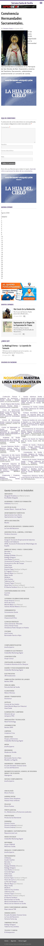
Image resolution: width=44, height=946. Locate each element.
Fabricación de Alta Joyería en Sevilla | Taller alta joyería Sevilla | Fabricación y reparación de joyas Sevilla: (10, 457)
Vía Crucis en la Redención (24, 309)
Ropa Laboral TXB (10, 909)
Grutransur (8, 699)
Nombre (4, 144)
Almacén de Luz (9, 714)
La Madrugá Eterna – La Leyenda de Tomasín (16, 346)
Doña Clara (8, 565)
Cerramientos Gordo (11, 612)
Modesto (7, 577)
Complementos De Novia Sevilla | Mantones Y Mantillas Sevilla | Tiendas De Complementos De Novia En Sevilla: (32, 469)
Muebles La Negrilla (10, 760)
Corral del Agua (9, 872)
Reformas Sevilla (9, 846)
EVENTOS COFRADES (7, 304)
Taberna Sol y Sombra (11, 890)
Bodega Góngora (10, 557)
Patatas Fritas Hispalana (12, 798)
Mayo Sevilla (8, 575)
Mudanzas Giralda (10, 752)
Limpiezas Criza (9, 733)
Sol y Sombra (8, 579)
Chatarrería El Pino (10, 618)
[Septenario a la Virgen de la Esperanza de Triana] (7, 331)
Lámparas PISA (9, 716)
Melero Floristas (9, 693)
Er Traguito (8, 571)
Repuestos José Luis (10, 833)
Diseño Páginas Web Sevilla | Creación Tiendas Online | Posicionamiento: (10, 405)
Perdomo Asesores (10, 534)
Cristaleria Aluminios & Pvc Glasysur (16, 664)
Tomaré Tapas (9, 583)
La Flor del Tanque (10, 882)
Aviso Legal (22, 941)
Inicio (6, 941)
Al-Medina (7, 858)
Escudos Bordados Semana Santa (15, 766)
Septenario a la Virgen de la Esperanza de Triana (24, 323)
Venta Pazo (8, 585)
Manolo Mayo (8, 573)
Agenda (13, 941)
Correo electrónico (7, 151)
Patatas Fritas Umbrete (12, 800)
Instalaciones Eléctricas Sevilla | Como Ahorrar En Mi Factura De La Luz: (32, 477)
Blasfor (6, 523)
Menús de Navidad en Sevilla (13, 901)
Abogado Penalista (10, 496)
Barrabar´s (8, 551)
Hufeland (7, 503)
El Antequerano (9, 932)
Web (2, 157)
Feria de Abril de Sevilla (12, 687)
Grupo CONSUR (9, 844)
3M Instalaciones (9, 676)
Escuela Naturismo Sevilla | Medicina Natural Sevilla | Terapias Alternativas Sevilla (10, 448)
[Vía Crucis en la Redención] (7, 318)
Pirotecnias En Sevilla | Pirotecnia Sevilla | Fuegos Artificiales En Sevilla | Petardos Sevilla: (32, 461)
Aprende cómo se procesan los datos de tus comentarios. (18, 170)
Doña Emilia (8, 567)
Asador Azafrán (9, 860)
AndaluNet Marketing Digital (13, 653)
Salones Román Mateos (12, 606)
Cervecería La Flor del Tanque (14, 563)
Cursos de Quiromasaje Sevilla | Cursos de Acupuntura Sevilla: (10, 421)
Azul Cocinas (8, 633)
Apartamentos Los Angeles (13, 517)
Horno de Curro (9, 603)
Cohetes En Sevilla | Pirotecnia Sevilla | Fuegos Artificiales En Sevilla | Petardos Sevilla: (32, 446)
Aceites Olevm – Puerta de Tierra (15, 509)
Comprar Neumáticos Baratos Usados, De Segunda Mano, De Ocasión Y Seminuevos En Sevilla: (32, 414)
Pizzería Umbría (9, 827)
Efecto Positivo (9, 793)
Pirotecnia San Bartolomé (12, 818)
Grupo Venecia (9, 601)
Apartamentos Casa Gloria (13, 515)
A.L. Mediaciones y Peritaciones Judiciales (17, 812)
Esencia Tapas (9, 569)
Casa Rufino (8, 559)
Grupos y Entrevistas (11, 739)
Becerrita (7, 553)
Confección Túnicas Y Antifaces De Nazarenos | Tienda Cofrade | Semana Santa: (10, 399)
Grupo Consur (9, 659)
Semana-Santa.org (10, 919)
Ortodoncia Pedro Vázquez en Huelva (16, 628)
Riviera (6, 595)
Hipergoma (8, 775)
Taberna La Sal (9, 581)
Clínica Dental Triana (11, 626)
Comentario (5, 127)
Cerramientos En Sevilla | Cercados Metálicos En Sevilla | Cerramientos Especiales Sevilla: (32, 454)
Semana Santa (8, 28)
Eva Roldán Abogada (11, 498)
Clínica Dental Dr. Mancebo (13, 624)
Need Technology (10, 722)
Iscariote (7, 593)
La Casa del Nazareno (11, 528)
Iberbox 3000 (8, 681)
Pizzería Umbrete (10, 825)
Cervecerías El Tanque (11, 561)
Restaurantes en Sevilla (12, 900)
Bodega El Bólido (9, 555)
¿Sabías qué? (5, 341)
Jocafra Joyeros (9, 647)
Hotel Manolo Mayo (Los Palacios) (15, 706)
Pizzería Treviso (9, 823)
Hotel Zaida (8, 708)
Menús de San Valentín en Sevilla (15, 903)
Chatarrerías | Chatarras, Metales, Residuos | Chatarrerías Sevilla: (10, 477)
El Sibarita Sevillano (10, 587)
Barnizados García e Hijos (12, 635)
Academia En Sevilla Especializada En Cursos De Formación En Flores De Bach (10, 439)
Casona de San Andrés (11, 704)
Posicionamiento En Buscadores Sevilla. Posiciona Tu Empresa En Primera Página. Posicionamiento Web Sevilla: (32, 431)
